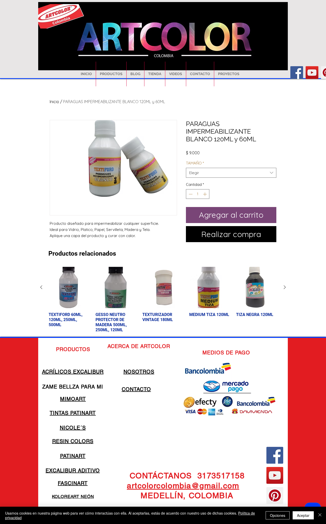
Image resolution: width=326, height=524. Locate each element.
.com (229, 485)
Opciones (277, 515)
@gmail (205, 485)
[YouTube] (312, 72)
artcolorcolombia (159, 485)
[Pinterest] (274, 495)
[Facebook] (296, 72)
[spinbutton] (198, 194)
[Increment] (205, 194)
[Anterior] (41, 287)
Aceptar (303, 515)
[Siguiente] (285, 287)
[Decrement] (190, 194)
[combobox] (231, 173)
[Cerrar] (320, 515)
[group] (163, 300)
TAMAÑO (195, 163)
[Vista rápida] (69, 287)
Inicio (54, 101)
